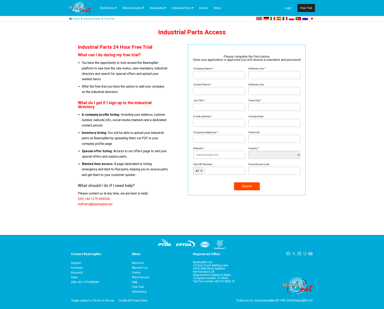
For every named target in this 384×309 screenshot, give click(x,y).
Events (203, 8)
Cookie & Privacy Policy (133, 300)
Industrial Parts (181, 8)
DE (266, 18)
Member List (140, 267)
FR (285, 18)
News (217, 8)
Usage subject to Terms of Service (92, 300)
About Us (138, 263)
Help (135, 282)
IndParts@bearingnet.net (95, 204)
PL (291, 18)
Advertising (139, 291)
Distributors (107, 8)
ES (279, 18)
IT (272, 18)
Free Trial (109, 18)
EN (259, 18)
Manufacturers (132, 8)
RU (305, 18)
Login (288, 8)
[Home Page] (83, 8)
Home (76, 18)
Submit (247, 186)
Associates (157, 8)
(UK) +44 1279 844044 (94, 199)
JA (312, 18)
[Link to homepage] (70, 19)
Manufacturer (141, 277)
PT (298, 18)
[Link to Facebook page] (288, 254)
